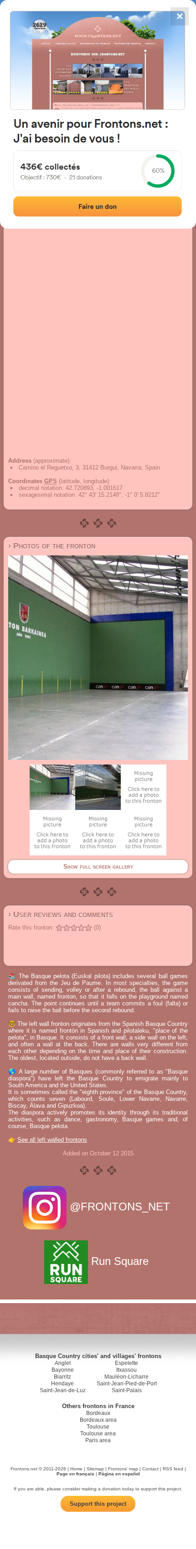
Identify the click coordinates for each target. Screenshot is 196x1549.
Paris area (98, 1440)
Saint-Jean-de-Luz (63, 1390)
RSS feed (173, 1468)
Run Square (120, 1261)
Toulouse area (98, 1433)
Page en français (75, 1473)
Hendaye (62, 1383)
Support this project (98, 1503)
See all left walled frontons (52, 1139)
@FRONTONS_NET (120, 1206)
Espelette (126, 1363)
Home (76, 1468)
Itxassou (126, 1370)
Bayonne (63, 1370)
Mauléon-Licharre (126, 1377)
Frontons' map (123, 1468)
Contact (150, 1468)
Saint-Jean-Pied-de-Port (127, 1383)
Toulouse (98, 1427)
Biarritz (62, 1377)
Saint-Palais (127, 1390)
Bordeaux (98, 1413)
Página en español (119, 1473)
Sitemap (95, 1468)
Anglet (63, 1363)
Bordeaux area (98, 1420)
